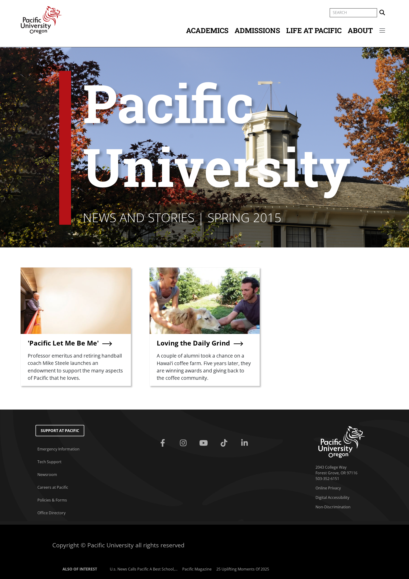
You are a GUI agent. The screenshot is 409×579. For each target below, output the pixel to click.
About (360, 30)
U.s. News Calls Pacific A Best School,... (144, 569)
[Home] (41, 19)
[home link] (342, 441)
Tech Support (49, 461)
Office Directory (51, 512)
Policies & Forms (52, 500)
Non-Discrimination (333, 507)
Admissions (257, 30)
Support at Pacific (60, 430)
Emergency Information (58, 449)
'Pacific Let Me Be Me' (63, 342)
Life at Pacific (314, 30)
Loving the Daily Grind (193, 342)
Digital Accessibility (332, 497)
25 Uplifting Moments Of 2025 (242, 569)
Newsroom (47, 474)
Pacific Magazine (197, 569)
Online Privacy (328, 488)
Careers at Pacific (52, 487)
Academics (207, 30)
